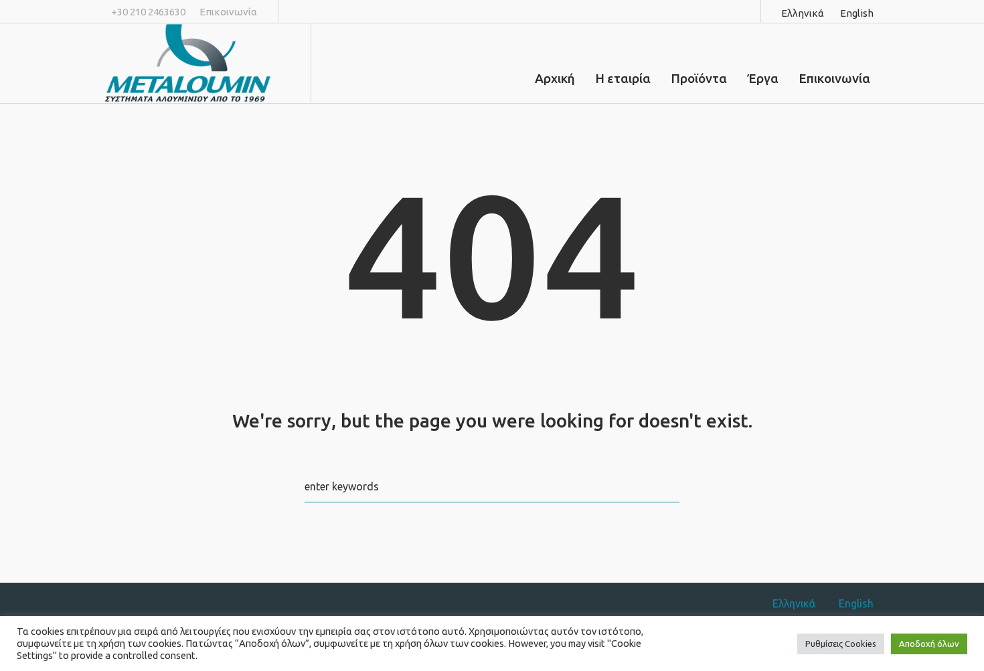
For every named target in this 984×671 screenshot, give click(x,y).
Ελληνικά (802, 13)
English (857, 13)
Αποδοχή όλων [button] (929, 643)
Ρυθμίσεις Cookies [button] (840, 643)
